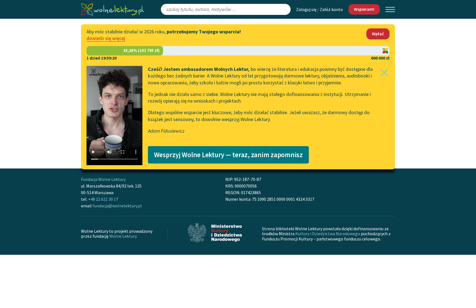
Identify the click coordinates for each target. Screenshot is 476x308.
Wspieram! (364, 9)
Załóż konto (331, 9)
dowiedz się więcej (105, 38)
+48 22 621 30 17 (103, 199)
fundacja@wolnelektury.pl (117, 205)
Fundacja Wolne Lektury (103, 179)
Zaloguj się (306, 9)
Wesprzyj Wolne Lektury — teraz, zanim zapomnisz (228, 154)
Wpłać (378, 33)
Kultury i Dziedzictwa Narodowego (327, 233)
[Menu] (390, 9)
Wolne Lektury (122, 236)
